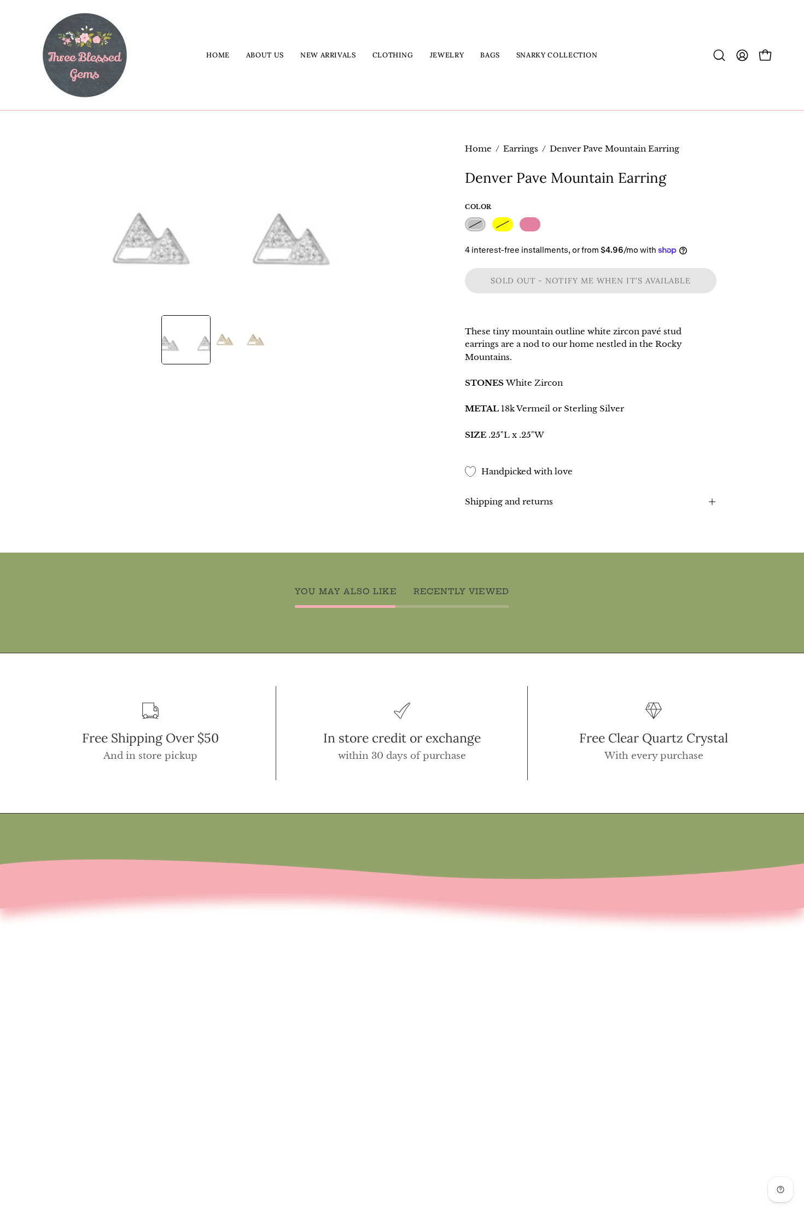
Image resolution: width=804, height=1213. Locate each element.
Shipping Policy (79, 1045)
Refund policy (75, 1026)
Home (478, 149)
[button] (265, 55)
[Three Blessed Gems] (85, 55)
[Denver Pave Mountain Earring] (186, 339)
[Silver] (475, 225)
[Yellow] (502, 225)
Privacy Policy (74, 1064)
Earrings (520, 149)
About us (62, 988)
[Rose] (530, 225)
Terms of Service (81, 1007)
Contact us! (67, 969)
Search (57, 950)
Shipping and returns (509, 501)
